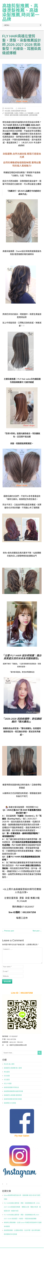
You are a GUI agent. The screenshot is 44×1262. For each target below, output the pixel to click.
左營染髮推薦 (33, 115)
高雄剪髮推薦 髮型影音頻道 (13, 1099)
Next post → (37, 931)
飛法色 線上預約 (9, 1064)
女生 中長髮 (8, 1083)
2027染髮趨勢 (29, 113)
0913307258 (9, 108)
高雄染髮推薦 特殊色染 (18, 111)
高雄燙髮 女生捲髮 (10, 1103)
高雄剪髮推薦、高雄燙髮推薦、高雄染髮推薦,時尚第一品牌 (20, 12)
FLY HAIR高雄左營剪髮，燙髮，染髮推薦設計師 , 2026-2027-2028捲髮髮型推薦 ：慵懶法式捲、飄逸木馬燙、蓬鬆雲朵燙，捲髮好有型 (22, 1207)
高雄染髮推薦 (23, 115)
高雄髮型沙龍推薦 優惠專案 (13, 1095)
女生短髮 (7, 1076)
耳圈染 (21, 113)
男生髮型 (7, 1072)
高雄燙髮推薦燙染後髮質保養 (13, 1091)
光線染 (16, 113)
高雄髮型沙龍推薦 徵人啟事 (13, 1068)
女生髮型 (7, 111)
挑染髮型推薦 (9, 113)
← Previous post (8, 931)
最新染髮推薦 (14, 115)
